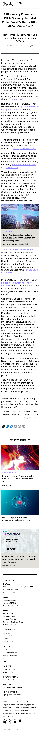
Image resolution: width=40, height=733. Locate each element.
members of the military (24, 164)
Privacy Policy (29, 713)
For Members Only (9, 472)
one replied (17, 99)
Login (17, 729)
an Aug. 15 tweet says (24, 148)
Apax (13, 565)
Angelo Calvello (7, 524)
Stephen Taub (6, 485)
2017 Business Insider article (18, 249)
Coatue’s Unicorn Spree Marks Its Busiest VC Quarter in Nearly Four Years (18, 479)
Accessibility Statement (11, 713)
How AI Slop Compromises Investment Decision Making (16, 519)
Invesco (14, 244)
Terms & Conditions (22, 708)
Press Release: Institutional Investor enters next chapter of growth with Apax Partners (19, 559)
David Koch (12, 167)
